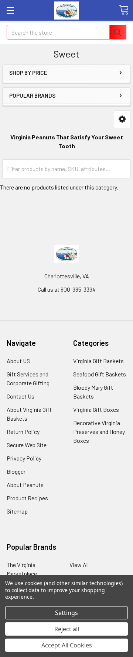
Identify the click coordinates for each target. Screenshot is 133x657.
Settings (66, 613)
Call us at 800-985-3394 (67, 289)
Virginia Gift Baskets (98, 360)
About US (18, 360)
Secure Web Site (27, 444)
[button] (122, 119)
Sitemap (17, 511)
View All (79, 564)
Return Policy (23, 431)
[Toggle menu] (10, 10)
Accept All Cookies (66, 645)
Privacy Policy (24, 458)
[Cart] (124, 10)
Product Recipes (27, 497)
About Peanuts (25, 484)
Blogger (16, 471)
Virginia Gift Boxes (96, 409)
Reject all (66, 629)
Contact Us (20, 396)
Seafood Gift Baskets (99, 374)
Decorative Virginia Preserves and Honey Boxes (99, 431)
